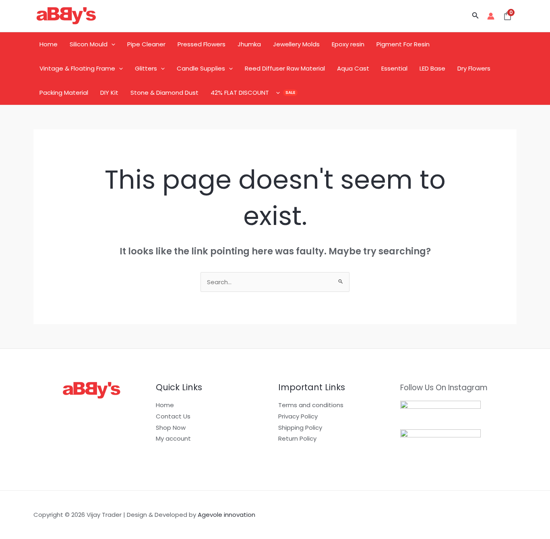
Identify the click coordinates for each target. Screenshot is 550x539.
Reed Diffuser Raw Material (285, 68)
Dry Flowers (473, 68)
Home (48, 44)
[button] (475, 16)
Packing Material (63, 92)
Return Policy (297, 438)
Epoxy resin (348, 44)
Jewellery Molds (296, 44)
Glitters (146, 68)
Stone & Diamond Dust (164, 92)
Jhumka (249, 44)
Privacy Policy (298, 416)
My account (173, 438)
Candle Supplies (201, 68)
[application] (111, 44)
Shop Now (171, 427)
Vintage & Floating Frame (77, 68)
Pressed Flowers (201, 44)
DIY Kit (109, 92)
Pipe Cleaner (146, 44)
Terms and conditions (310, 405)
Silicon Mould (89, 44)
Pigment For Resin (403, 44)
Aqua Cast (353, 68)
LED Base (432, 68)
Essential (394, 68)
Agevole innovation (226, 514)
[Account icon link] (490, 16)
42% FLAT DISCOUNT (240, 92)
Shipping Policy (300, 427)
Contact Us (173, 416)
